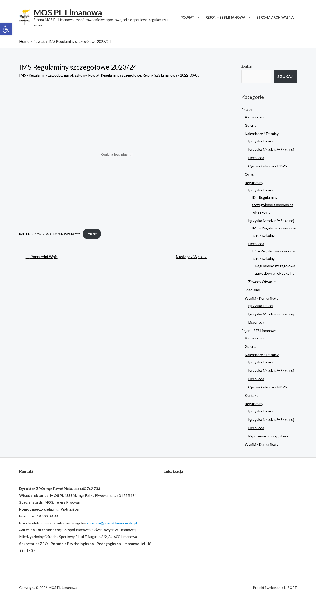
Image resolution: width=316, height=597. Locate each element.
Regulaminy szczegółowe (121, 75)
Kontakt (251, 395)
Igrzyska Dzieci (260, 141)
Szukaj (246, 66)
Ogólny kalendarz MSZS (267, 166)
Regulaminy (254, 182)
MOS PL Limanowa (68, 12)
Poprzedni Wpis (42, 256)
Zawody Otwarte (262, 281)
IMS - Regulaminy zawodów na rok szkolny (53, 75)
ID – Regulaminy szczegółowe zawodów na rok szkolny (272, 204)
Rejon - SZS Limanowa (160, 75)
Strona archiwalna (275, 17)
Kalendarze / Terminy (262, 133)
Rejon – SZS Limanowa (225, 17)
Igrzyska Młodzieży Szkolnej (271, 149)
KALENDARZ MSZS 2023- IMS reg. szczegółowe (49, 234)
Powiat (187, 17)
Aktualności (254, 117)
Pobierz (92, 234)
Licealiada (256, 157)
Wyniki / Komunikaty (261, 298)
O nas (249, 174)
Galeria (250, 125)
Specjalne (252, 290)
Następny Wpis (191, 256)
